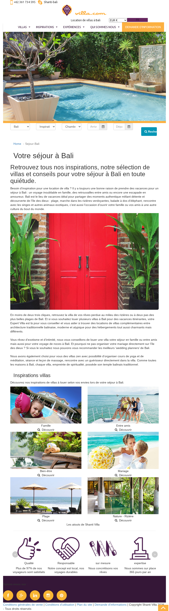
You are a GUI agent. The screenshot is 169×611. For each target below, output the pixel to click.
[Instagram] (48, 595)
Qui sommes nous (103, 27)
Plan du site (84, 604)
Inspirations (45, 27)
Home (17, 143)
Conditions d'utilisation (59, 604)
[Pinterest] (62, 595)
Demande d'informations (111, 604)
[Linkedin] (35, 595)
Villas (22, 27)
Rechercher (152, 131)
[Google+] (21, 595)
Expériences (72, 27)
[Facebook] (8, 595)
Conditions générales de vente (23, 604)
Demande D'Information (143, 27)
